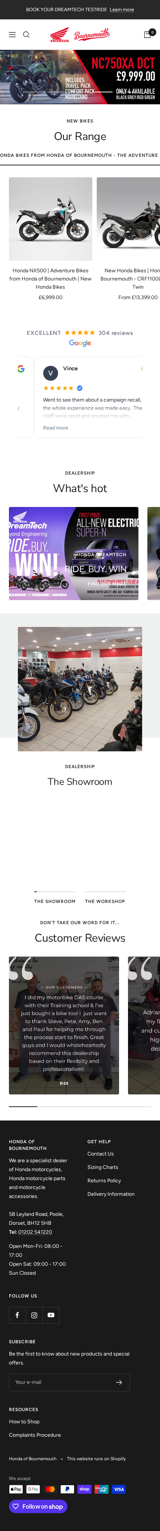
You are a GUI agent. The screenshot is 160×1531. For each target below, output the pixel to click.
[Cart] (147, 34)
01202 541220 (35, 1232)
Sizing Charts (102, 1167)
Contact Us (100, 1154)
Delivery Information (111, 1194)
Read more (39, 427)
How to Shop (24, 1422)
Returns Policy (104, 1180)
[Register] (119, 1382)
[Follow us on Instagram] (34, 1315)
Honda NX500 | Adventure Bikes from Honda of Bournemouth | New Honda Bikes (50, 279)
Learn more (122, 9)
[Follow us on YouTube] (50, 1315)
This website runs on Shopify (96, 1458)
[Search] (26, 34)
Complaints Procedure (35, 1435)
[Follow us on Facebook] (17, 1315)
